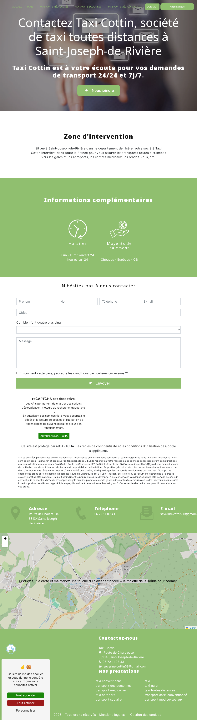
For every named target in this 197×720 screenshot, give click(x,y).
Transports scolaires (87, 6)
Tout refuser (25, 703)
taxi (147, 681)
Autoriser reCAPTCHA (54, 435)
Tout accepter (25, 695)
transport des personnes (113, 685)
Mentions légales (112, 715)
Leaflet (192, 627)
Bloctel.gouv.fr (110, 483)
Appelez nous (177, 6)
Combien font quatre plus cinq (38, 322)
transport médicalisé (111, 690)
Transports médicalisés (53, 6)
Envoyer (103, 383)
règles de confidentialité (99, 446)
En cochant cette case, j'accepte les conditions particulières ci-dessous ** (74, 373)
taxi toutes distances (160, 690)
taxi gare (151, 685)
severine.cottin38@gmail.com (125, 666)
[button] (98, 581)
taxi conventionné (109, 681)
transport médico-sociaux (164, 699)
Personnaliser (25, 710)
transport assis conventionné (166, 695)
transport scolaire (109, 699)
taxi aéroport (105, 695)
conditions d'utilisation (143, 446)
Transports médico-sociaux (124, 6)
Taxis (30, 6)
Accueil (17, 6)
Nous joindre (103, 90)
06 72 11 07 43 (104, 514)
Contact (152, 6)
